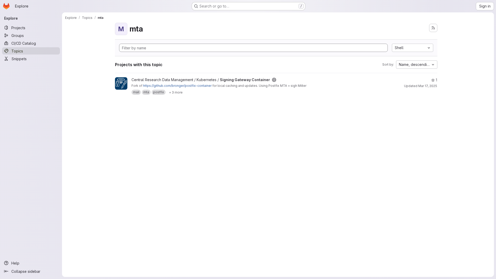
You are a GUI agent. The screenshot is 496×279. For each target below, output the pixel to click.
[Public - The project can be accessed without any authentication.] (274, 80)
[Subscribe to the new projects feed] (433, 28)
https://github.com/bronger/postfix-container (177, 86)
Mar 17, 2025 (427, 86)
